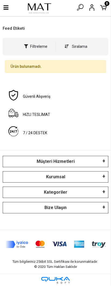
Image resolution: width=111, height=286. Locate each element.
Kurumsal (55, 176)
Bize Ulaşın (55, 207)
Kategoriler (55, 192)
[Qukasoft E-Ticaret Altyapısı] (55, 280)
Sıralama (79, 46)
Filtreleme (38, 46)
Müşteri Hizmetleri (56, 161)
